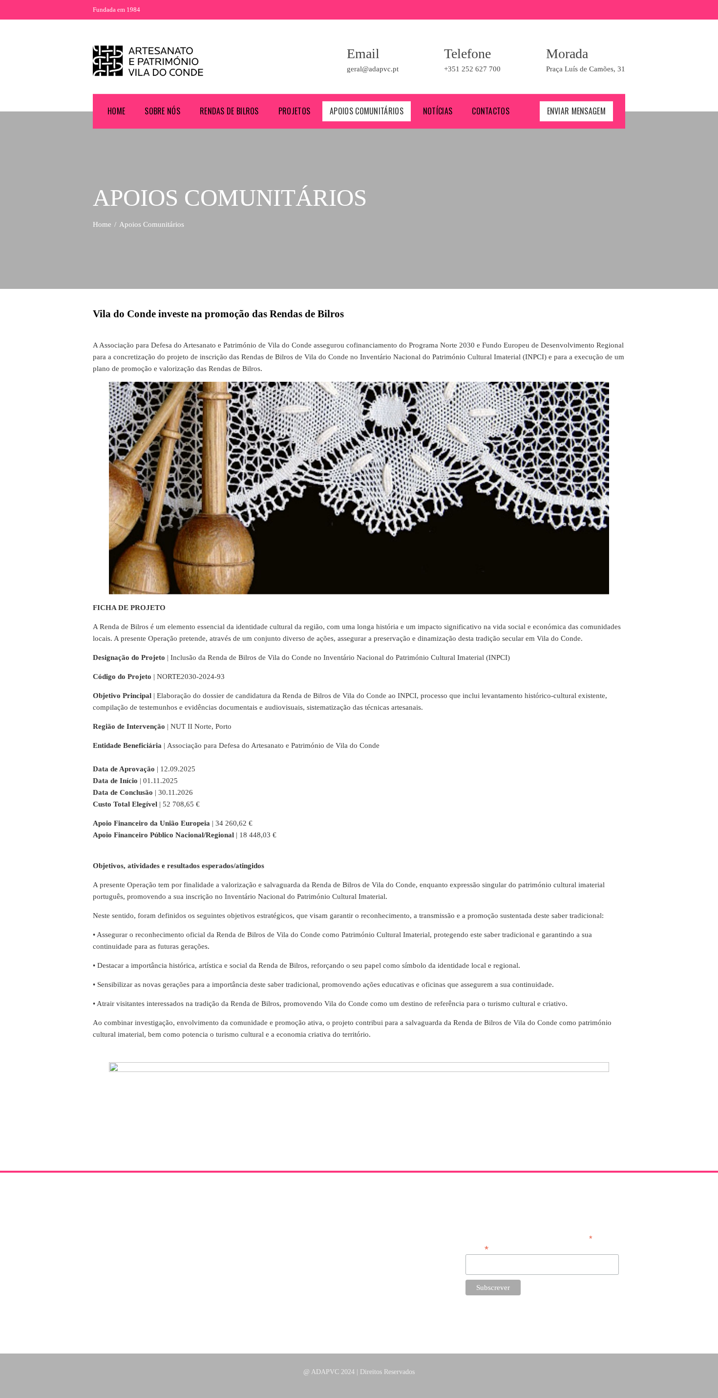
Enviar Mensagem (576, 111)
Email (476, 1248)
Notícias (437, 111)
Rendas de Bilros (229, 111)
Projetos (294, 111)
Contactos (490, 111)
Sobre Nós (162, 111)
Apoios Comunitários (366, 111)
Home (116, 111)
